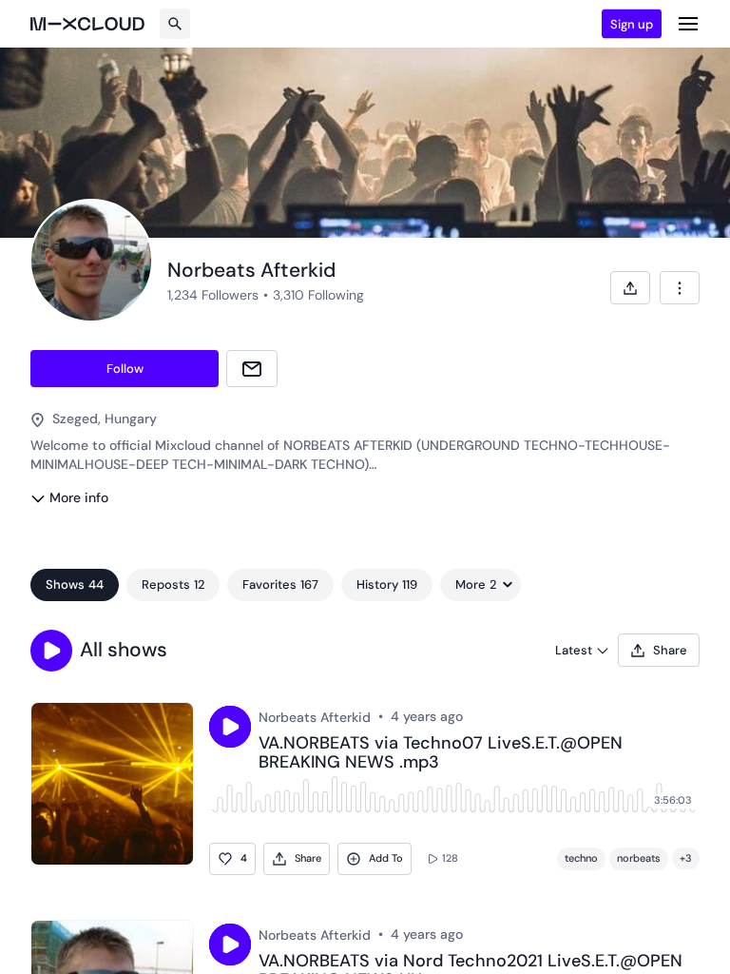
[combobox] (680, 287)
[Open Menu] (688, 23)
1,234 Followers (213, 294)
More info (78, 497)
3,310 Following (318, 294)
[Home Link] (87, 23)
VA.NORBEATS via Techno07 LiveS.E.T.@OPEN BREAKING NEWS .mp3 (441, 753)
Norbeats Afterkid (315, 717)
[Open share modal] (630, 287)
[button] (51, 651)
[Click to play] (230, 727)
